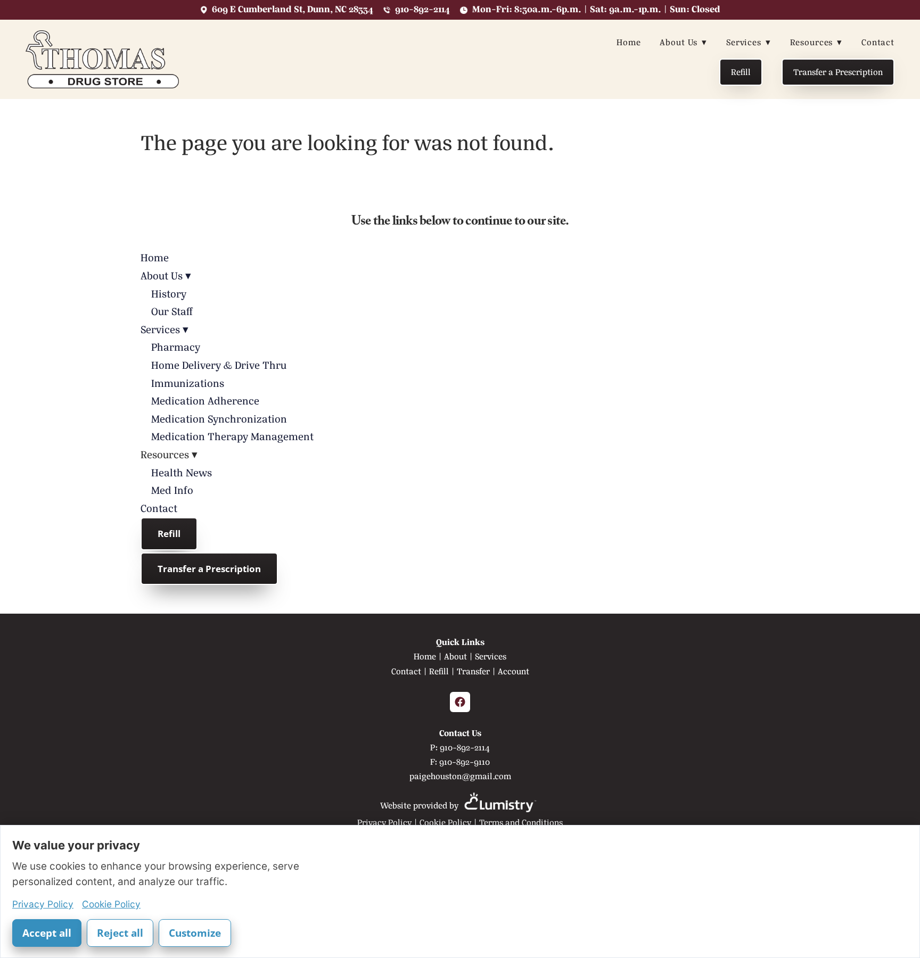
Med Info (172, 490)
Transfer (473, 671)
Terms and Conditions (521, 822)
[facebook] (460, 702)
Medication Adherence (205, 401)
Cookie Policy (445, 822)
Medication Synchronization (219, 419)
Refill (741, 72)
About (455, 656)
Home (628, 42)
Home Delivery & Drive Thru (218, 365)
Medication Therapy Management (232, 436)
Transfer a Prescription (838, 72)
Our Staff (172, 311)
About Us (683, 42)
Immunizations (187, 383)
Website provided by (420, 805)
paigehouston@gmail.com (460, 776)
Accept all (46, 933)
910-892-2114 (465, 747)
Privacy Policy (384, 822)
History (168, 294)
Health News (181, 473)
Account (513, 671)
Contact (877, 42)
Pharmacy (175, 347)
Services (748, 42)
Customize (195, 933)
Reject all (120, 933)
